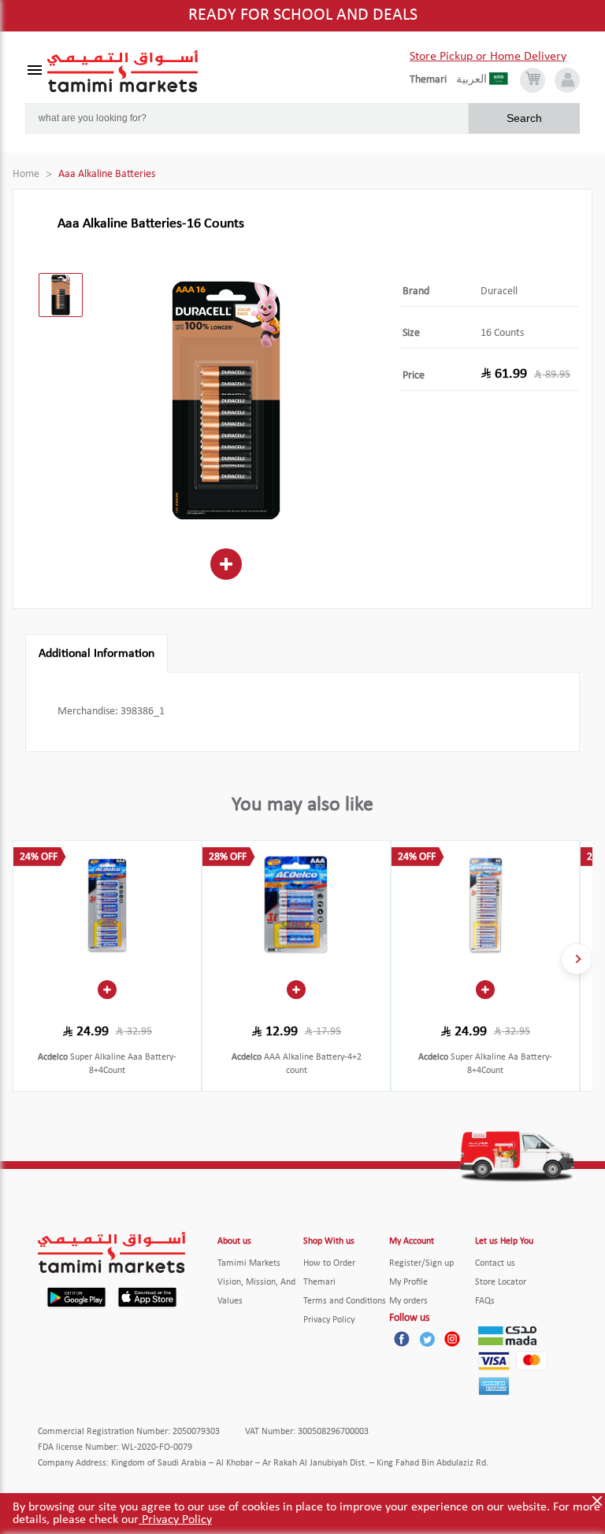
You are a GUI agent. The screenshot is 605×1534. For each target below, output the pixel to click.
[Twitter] (427, 1338)
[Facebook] (401, 1338)
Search (524, 118)
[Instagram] (452, 1338)
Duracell (499, 291)
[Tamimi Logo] (123, 71)
